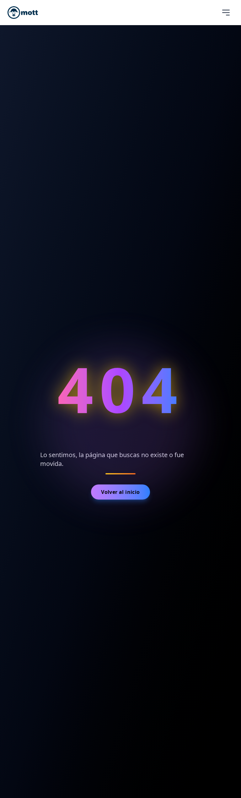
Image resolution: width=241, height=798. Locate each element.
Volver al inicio (120, 492)
